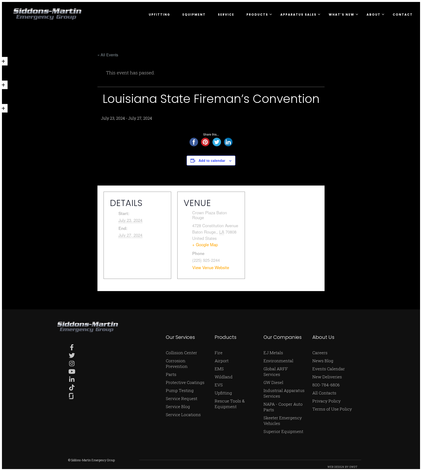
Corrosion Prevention (177, 363)
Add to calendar (212, 160)
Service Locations (183, 414)
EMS (219, 369)
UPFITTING (159, 14)
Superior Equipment (283, 431)
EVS (219, 385)
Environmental (278, 360)
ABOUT (373, 14)
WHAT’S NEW (341, 14)
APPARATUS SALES (298, 14)
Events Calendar (328, 369)
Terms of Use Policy (332, 409)
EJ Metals (273, 352)
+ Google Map (205, 244)
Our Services (180, 337)
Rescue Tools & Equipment (230, 403)
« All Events (107, 55)
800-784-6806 (326, 385)
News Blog (322, 360)
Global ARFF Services (276, 371)
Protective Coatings (185, 382)
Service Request (181, 398)
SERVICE (226, 14)
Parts (171, 374)
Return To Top (412, 463)
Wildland (223, 377)
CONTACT (403, 14)
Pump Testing (180, 390)
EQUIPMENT (194, 14)
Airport (222, 360)
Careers (319, 352)
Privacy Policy (326, 401)
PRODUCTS (257, 14)
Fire (218, 352)
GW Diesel (273, 382)
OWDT (353, 467)
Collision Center (181, 352)
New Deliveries (327, 377)
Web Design (335, 467)
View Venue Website (210, 267)
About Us (323, 337)
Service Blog (178, 406)
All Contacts (324, 393)
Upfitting (223, 393)
